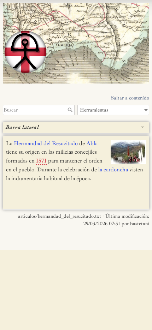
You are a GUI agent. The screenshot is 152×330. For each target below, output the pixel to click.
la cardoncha (113, 169)
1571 (41, 160)
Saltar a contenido (130, 98)
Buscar (71, 109)
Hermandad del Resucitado (46, 143)
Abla (92, 143)
